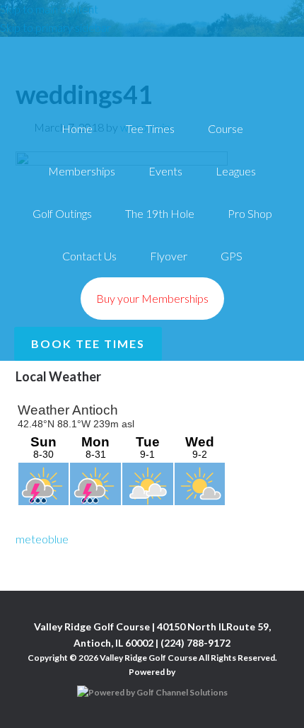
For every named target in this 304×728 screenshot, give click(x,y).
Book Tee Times (88, 343)
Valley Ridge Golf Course (152, 48)
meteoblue (42, 538)
